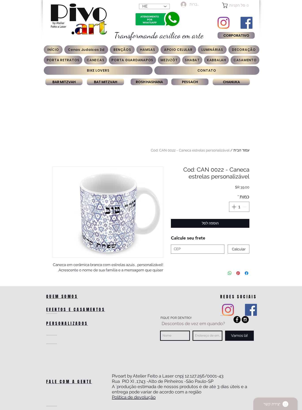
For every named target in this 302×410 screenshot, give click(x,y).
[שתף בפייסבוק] (246, 273)
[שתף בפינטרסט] (238, 273)
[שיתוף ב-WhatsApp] (229, 273)
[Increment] (233, 207)
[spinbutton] (239, 207)
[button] (236, 5)
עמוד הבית (241, 150)
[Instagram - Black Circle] (245, 319)
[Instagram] (223, 23)
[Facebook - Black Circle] (237, 319)
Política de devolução (134, 397)
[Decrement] (245, 207)
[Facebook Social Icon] (246, 23)
